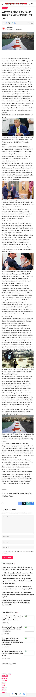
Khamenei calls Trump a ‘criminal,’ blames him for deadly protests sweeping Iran (12, 629)
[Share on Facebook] (6, 23)
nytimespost (10, 27)
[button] (3, 3)
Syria (6, 496)
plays (30, 493)
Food (3, 683)
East (10, 493)
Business (5, 676)
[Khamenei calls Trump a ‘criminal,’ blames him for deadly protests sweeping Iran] (29, 629)
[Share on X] (9, 23)
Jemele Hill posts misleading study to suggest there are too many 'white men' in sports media (12, 618)
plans (26, 493)
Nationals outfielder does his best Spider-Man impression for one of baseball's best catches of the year (17, 581)
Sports (4, 687)
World (5, 8)
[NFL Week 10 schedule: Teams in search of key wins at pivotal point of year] (29, 653)
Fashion (4, 680)
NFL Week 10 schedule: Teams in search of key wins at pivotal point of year (12, 653)
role (3, 496)
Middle (17, 493)
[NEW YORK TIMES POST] (16, 3)
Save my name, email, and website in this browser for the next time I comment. (19, 552)
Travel (4, 690)
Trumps (11, 496)
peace (22, 493)
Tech (3, 685)
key (14, 493)
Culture (4, 678)
